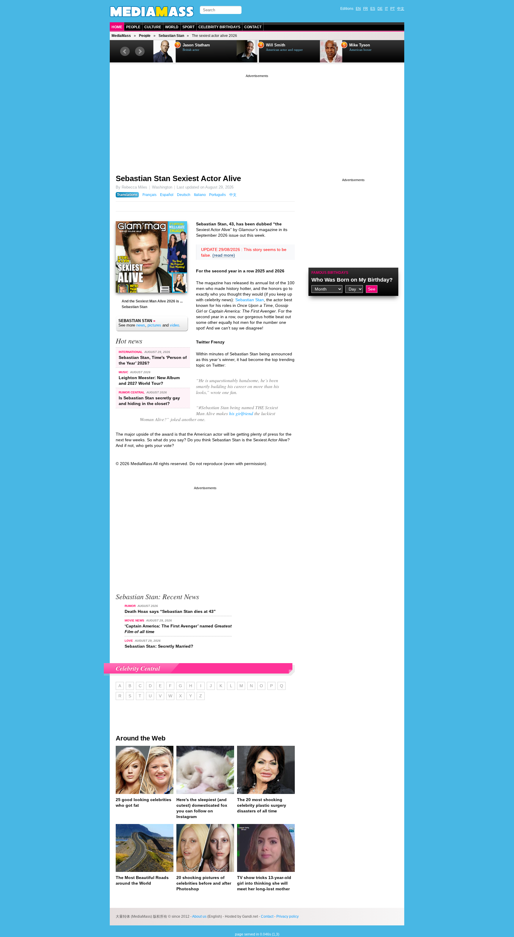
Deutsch (183, 195)
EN (358, 9)
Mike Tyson (359, 45)
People (133, 27)
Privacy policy (287, 916)
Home (117, 27)
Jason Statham (195, 45)
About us (199, 916)
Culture (152, 27)
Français (149, 195)
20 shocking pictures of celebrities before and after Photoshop (203, 883)
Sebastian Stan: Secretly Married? (159, 646)
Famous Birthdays (329, 273)
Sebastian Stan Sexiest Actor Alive (178, 178)
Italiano (200, 195)
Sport (188, 27)
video (174, 325)
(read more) (223, 255)
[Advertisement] (257, 120)
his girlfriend (241, 413)
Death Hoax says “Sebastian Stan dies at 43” (170, 611)
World (171, 27)
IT (386, 9)
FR (365, 9)
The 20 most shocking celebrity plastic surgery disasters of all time (261, 805)
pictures (154, 325)
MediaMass (121, 36)
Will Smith (275, 45)
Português (217, 195)
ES (372, 9)
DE (380, 9)
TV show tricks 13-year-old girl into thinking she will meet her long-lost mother (264, 883)
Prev (125, 51)
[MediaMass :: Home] (152, 11)
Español (166, 195)
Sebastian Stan (171, 36)
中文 (400, 9)
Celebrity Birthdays (219, 27)
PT (392, 9)
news (140, 325)
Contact (252, 27)
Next (140, 51)
